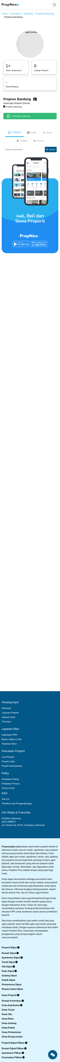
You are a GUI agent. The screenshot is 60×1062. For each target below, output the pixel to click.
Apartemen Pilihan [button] (12, 1053)
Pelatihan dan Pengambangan (17, 803)
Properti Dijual (9, 947)
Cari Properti (8, 757)
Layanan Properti (10, 713)
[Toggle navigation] (54, 5)
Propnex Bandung (13, 17)
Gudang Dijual (9, 975)
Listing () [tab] (16, 132)
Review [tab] (40, 140)
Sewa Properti (9, 995)
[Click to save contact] (35, 99)
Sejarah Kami (8, 717)
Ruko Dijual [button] (8, 971)
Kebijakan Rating (10, 779)
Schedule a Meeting (21, 116)
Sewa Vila (7, 1014)
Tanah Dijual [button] (8, 962)
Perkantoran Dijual (11, 984)
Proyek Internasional (12, 766)
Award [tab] (49, 132)
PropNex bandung (45, 13)
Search (52, 149)
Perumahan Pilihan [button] (12, 1057)
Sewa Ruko (8, 1019)
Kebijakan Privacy (11, 783)
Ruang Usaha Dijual (12, 989)
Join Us (5, 799)
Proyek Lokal (8, 761)
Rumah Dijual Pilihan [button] (13, 1048)
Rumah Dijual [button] (9, 953)
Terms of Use (8, 788)
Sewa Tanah (8, 1010)
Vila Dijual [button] (7, 966)
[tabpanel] (30, 150)
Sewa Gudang (9, 1023)
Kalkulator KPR (9, 735)
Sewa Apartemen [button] (11, 1005)
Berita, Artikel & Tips (12, 739)
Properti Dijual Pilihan (13, 1043)
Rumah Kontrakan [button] (12, 1001)
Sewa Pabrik (8, 1028)
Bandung (28, 13)
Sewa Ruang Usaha (12, 1037)
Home (5, 13)
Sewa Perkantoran (11, 1032)
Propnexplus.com (11, 846)
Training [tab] (23, 140)
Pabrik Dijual (8, 980)
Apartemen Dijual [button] (11, 957)
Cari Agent (15, 13)
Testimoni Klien (9, 744)
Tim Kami (6, 721)
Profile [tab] (33, 132)
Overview (6, 708)
